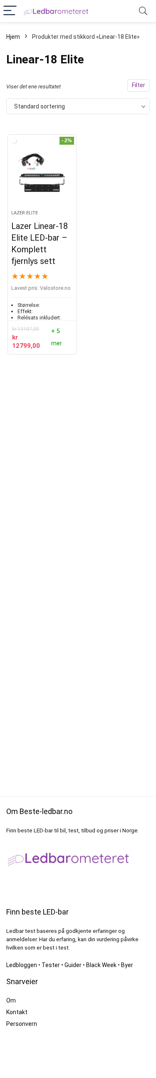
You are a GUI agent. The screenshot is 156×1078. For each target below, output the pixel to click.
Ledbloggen (21, 965)
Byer (127, 965)
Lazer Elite (24, 213)
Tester (51, 965)
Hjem (13, 36)
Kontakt (16, 1012)
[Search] (143, 11)
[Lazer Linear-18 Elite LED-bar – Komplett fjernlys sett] (42, 175)
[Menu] (10, 11)
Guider (73, 965)
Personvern (21, 1023)
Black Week (101, 965)
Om (11, 1000)
